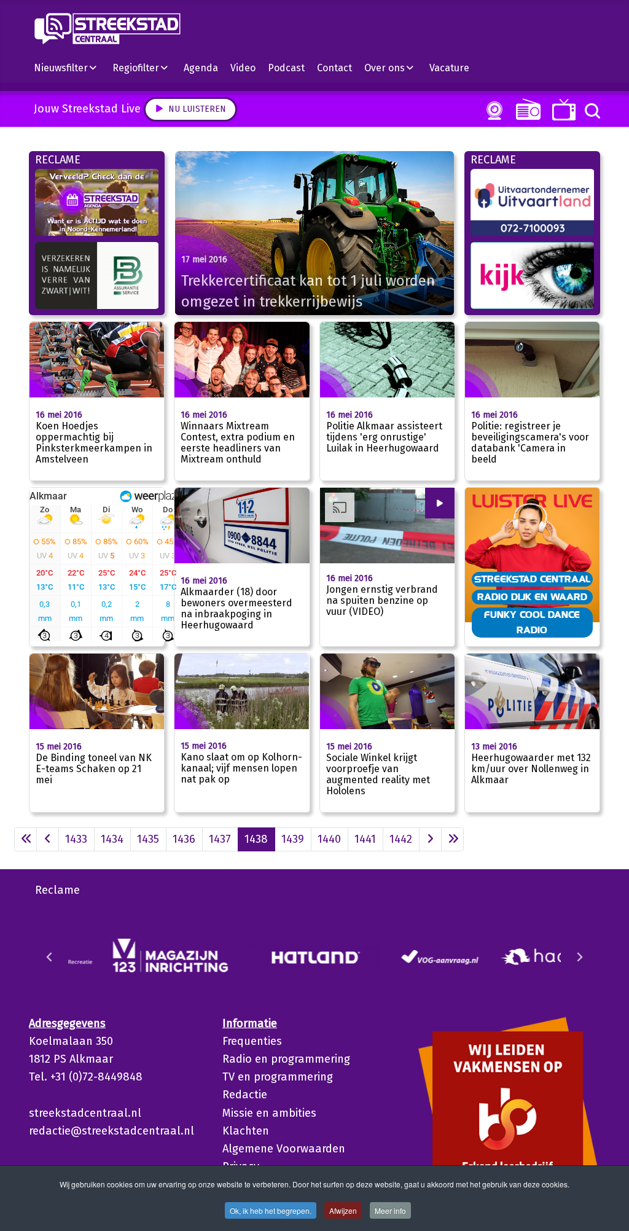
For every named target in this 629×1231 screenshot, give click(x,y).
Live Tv (562, 109)
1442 (400, 839)
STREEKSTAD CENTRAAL (532, 578)
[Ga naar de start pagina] (25, 839)
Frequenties (252, 1041)
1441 (365, 839)
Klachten (245, 1131)
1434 (112, 839)
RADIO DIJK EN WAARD (532, 596)
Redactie (244, 1094)
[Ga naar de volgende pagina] (430, 839)
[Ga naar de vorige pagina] (47, 839)
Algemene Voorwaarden (283, 1148)
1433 (76, 839)
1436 (184, 839)
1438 (256, 839)
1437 (220, 839)
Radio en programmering (286, 1059)
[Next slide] (579, 957)
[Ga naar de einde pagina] (452, 839)
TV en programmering (277, 1077)
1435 (148, 839)
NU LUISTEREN (525, 109)
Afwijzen (343, 1210)
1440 (329, 839)
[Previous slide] (50, 957)
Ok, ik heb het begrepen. (270, 1210)
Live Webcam (492, 110)
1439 (292, 839)
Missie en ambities (269, 1113)
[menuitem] (70, 67)
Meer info (390, 1210)
